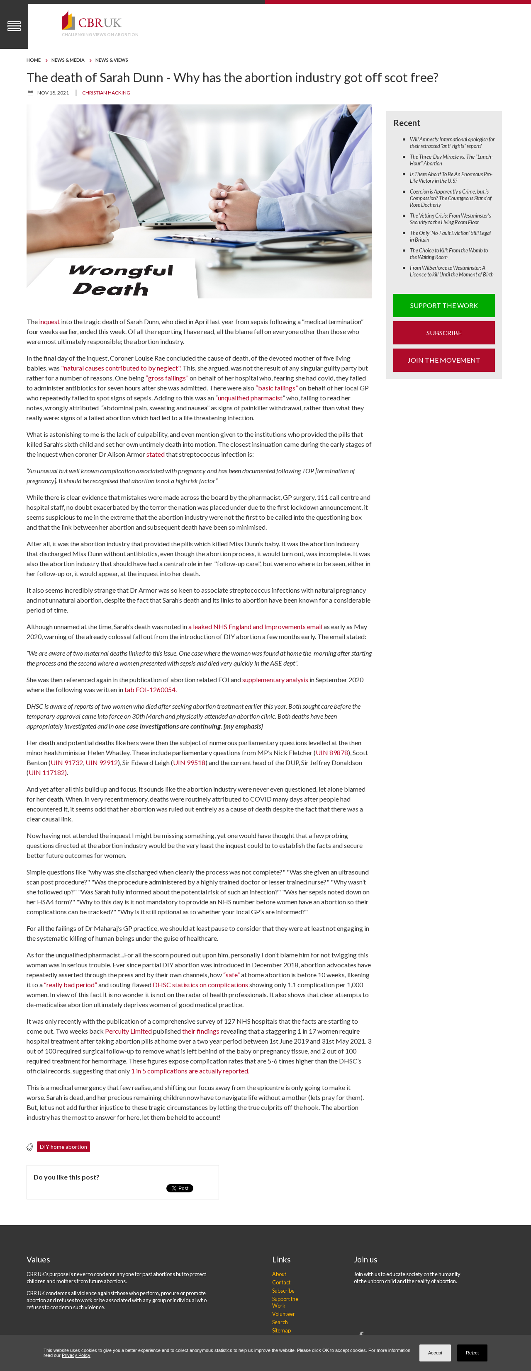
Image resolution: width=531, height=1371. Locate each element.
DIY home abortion (63, 1146)
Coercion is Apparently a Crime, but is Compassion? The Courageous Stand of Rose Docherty (451, 198)
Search (280, 1322)
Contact (281, 1282)
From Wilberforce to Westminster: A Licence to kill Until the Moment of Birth (452, 271)
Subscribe (444, 333)
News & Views (111, 60)
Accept (435, 1352)
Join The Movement (444, 360)
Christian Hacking (106, 93)
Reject (472, 1352)
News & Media (68, 60)
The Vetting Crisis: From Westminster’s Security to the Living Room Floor (450, 218)
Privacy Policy (76, 1355)
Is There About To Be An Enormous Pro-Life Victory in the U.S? (451, 177)
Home (34, 60)
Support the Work (285, 1302)
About (279, 1274)
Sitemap (281, 1330)
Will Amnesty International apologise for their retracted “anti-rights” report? (452, 142)
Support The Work (444, 305)
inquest (49, 321)
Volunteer (283, 1313)
